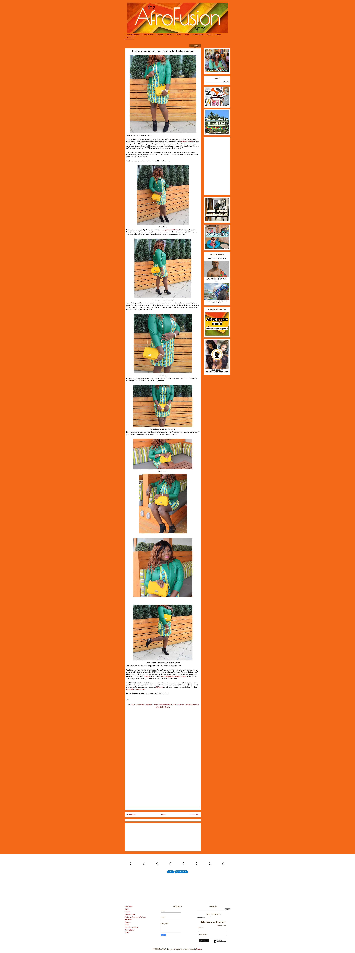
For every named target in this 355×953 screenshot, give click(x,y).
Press (127, 925)
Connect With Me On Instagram (216, 258)
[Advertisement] (162, 837)
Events (169, 34)
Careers (127, 922)
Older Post (195, 814)
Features (162, 705)
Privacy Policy (129, 930)
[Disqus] (162, 734)
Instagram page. (140, 689)
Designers (148, 705)
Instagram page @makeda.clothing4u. (174, 676)
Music (209, 34)
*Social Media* (149, 34)
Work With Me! (130, 914)
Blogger (198, 949)
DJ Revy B (159, 687)
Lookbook (168, 705)
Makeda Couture (187, 142)
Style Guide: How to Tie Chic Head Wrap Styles (216, 301)
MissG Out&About (179, 705)
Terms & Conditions (131, 927)
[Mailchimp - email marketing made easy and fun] (219, 942)
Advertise (128, 920)
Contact (127, 912)
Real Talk (218, 34)
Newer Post (131, 814)
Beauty (160, 34)
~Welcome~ (129, 907)
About (127, 909)
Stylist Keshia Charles (171, 230)
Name (201, 928)
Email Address (203, 934)
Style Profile (190, 705)
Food (187, 34)
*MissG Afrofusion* (133, 34)
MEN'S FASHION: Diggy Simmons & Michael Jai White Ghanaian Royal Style (216, 280)
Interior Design (198, 34)
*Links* (127, 932)
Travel (129, 38)
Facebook (147, 676)
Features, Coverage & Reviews (135, 917)
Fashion (178, 34)
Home (163, 814)
